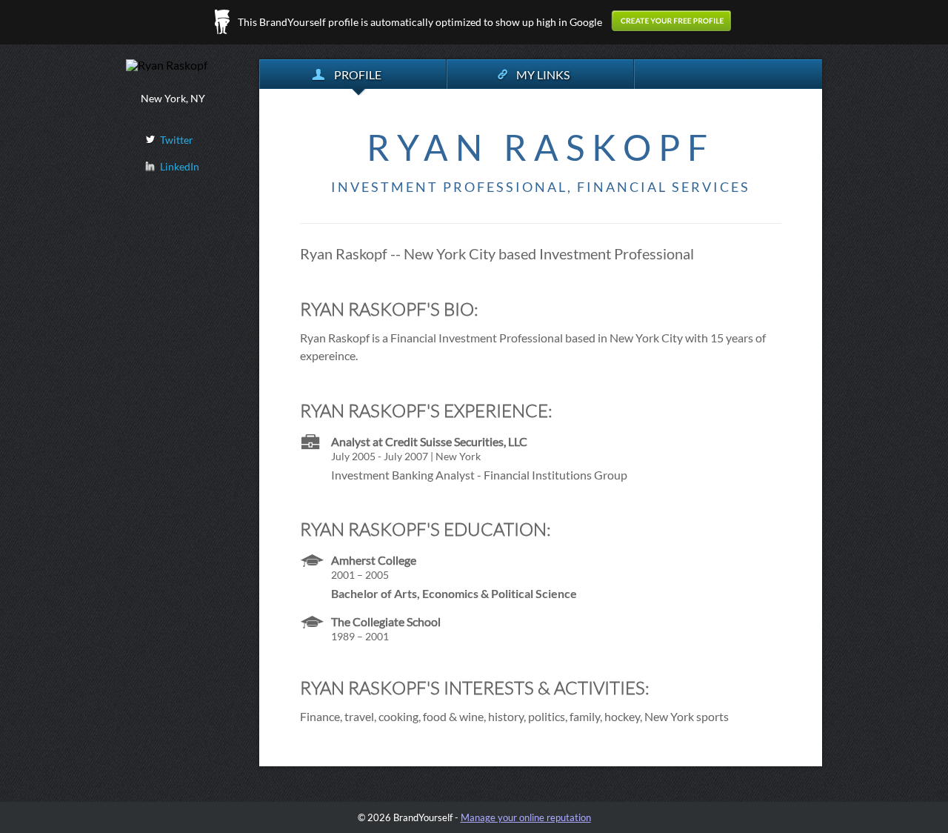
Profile (357, 74)
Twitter (176, 139)
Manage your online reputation (526, 817)
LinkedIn (179, 166)
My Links (543, 74)
